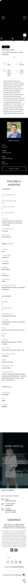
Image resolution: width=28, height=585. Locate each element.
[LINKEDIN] (16, 562)
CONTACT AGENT (14, 168)
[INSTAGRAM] (12, 562)
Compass (12, 532)
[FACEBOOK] (7, 562)
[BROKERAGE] (20, 562)
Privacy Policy (20, 575)
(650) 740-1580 (6, 152)
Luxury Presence (18, 567)
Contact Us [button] (14, 474)
